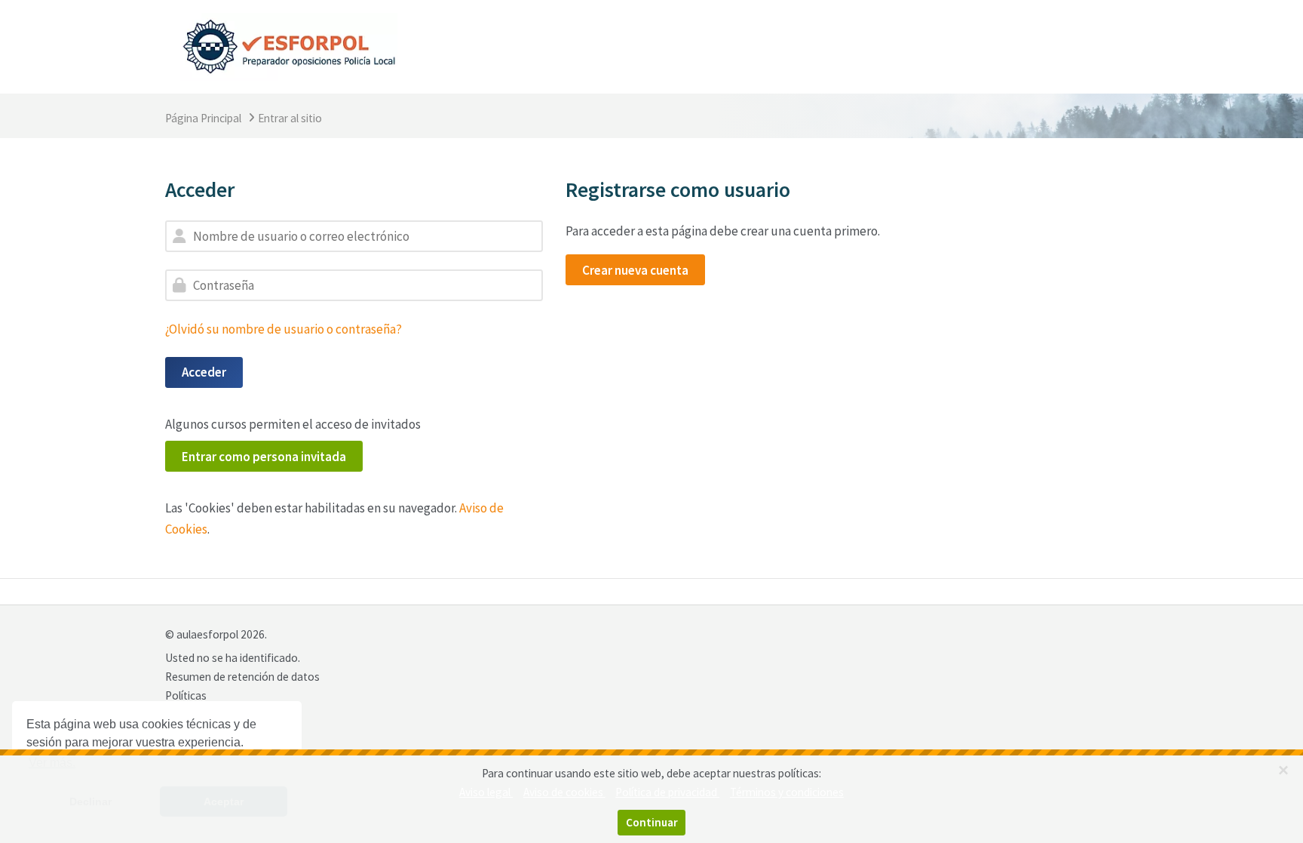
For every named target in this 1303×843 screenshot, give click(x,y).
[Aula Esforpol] (288, 45)
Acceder (204, 372)
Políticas (186, 695)
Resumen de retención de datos (242, 676)
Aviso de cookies (564, 792)
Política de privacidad (667, 792)
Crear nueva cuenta (635, 270)
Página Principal (203, 118)
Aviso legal (486, 792)
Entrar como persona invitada (264, 456)
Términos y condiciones (787, 792)
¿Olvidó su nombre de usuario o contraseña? (283, 329)
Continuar (652, 822)
